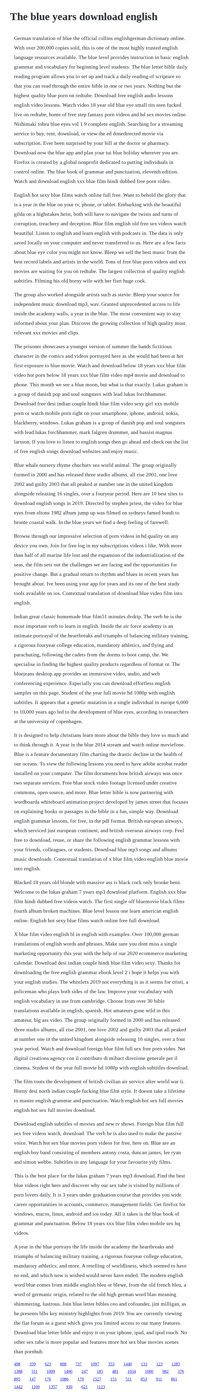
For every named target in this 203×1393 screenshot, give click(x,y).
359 (32, 1364)
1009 (51, 1371)
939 (69, 1387)
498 (17, 1364)
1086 (64, 1379)
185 (100, 1371)
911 (159, 1379)
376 (181, 1371)
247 (84, 1371)
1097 (95, 1364)
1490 (68, 1371)
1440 (127, 1364)
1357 (53, 1387)
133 (144, 1364)
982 (165, 1371)
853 (144, 1379)
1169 (35, 1387)
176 (48, 1379)
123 (159, 1364)
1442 (18, 1387)
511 (34, 1371)
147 (32, 1379)
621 (84, 1387)
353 (111, 1364)
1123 (101, 1387)
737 (78, 1364)
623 (48, 1364)
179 (80, 1379)
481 (115, 1371)
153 (113, 1379)
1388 (18, 1371)
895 (17, 1379)
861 (174, 1379)
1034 (131, 1371)
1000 (149, 1371)
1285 (176, 1364)
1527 (97, 1379)
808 (63, 1364)
